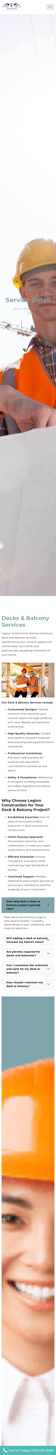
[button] (28, 905)
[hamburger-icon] (50, 7)
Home (18, 308)
